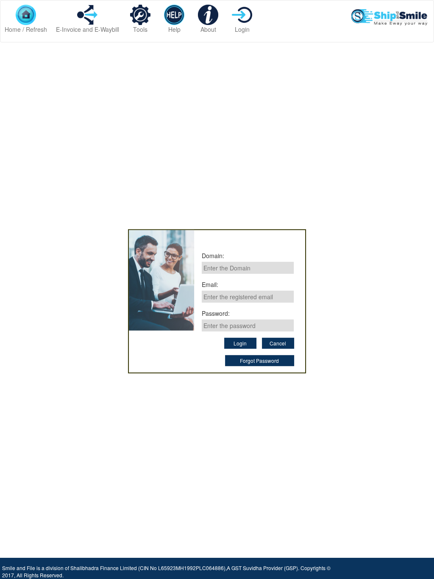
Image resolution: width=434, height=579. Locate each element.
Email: (210, 284)
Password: (216, 313)
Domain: (213, 255)
